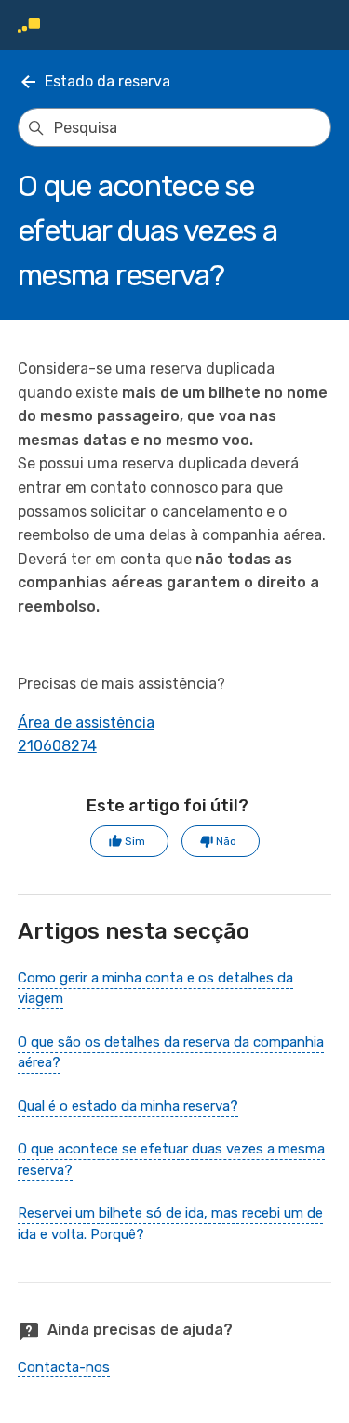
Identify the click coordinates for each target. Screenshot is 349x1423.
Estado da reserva (107, 81)
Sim (135, 841)
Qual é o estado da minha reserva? (128, 1106)
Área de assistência (86, 722)
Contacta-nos (64, 1367)
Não (226, 841)
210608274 (57, 746)
